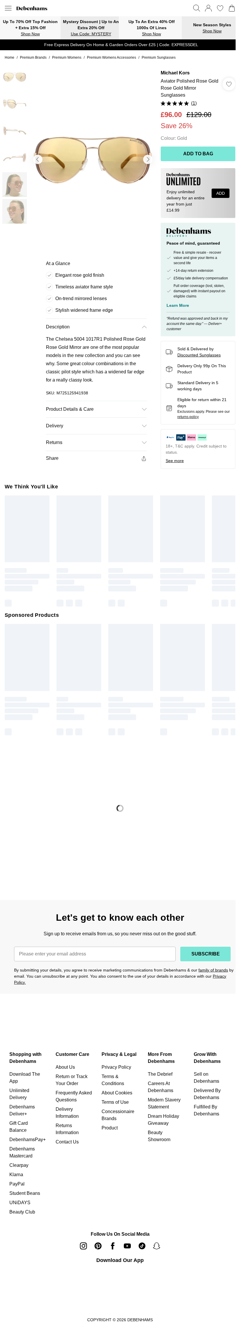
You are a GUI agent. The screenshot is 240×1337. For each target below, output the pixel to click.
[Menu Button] (8, 8)
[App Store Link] (118, 1284)
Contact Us (66, 1144)
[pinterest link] (96, 1248)
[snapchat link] (154, 1248)
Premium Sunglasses (161, 57)
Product (108, 1130)
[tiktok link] (139, 1248)
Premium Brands (33, 57)
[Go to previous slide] (37, 157)
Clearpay (18, 1167)
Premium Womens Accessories (113, 57)
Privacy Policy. (44, 984)
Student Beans (24, 1195)
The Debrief (157, 1076)
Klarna (16, 1176)
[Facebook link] (110, 1248)
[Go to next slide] (145, 157)
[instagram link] (81, 1248)
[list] (91, 157)
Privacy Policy (114, 1069)
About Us (64, 1069)
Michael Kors (172, 72)
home (9, 57)
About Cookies (115, 1095)
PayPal (17, 1186)
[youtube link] (125, 1248)
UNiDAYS (19, 1204)
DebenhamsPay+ (27, 1141)
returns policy (192, 422)
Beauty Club (22, 1214)
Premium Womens (68, 57)
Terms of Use (113, 1104)
